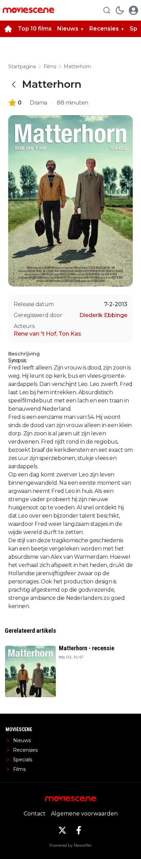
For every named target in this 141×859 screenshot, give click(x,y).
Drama (38, 102)
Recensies (104, 28)
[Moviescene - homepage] (28, 10)
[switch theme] (120, 10)
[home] (8, 29)
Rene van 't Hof (35, 333)
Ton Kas (70, 333)
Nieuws (67, 28)
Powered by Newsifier (70, 845)
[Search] (107, 10)
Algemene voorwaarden (84, 813)
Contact (35, 813)
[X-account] (62, 830)
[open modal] (133, 10)
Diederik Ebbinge (103, 315)
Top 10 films (35, 28)
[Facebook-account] (79, 830)
